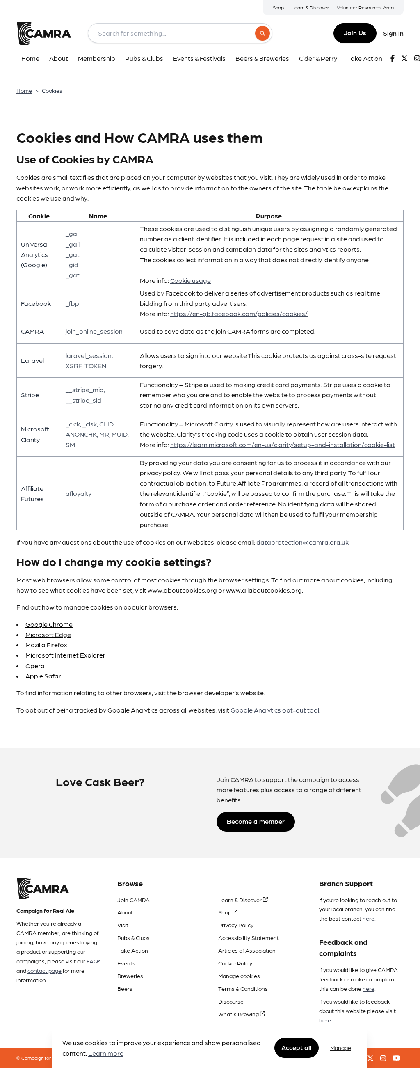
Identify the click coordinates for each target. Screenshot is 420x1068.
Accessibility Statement (248, 937)
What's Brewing (239, 1014)
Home (24, 90)
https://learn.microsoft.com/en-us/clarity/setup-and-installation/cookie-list (282, 444)
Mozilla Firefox (46, 645)
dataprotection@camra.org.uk (302, 542)
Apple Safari (43, 676)
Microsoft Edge (48, 634)
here (368, 918)
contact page (44, 970)
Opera (35, 665)
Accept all (296, 1047)
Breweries (130, 975)
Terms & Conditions (243, 988)
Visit (122, 924)
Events (126, 963)
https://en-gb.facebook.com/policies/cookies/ (239, 313)
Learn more (105, 1053)
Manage (340, 1047)
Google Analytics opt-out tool (275, 710)
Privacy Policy (235, 924)
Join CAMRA (133, 899)
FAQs (94, 961)
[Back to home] (43, 33)
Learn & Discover (310, 7)
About (125, 912)
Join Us (355, 33)
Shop (278, 7)
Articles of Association (247, 950)
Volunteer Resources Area (365, 7)
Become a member (256, 821)
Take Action (132, 950)
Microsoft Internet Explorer (65, 655)
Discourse (231, 1001)
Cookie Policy (235, 963)
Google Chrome (49, 624)
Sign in (393, 33)
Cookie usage (190, 280)
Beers (124, 988)
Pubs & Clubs (133, 937)
